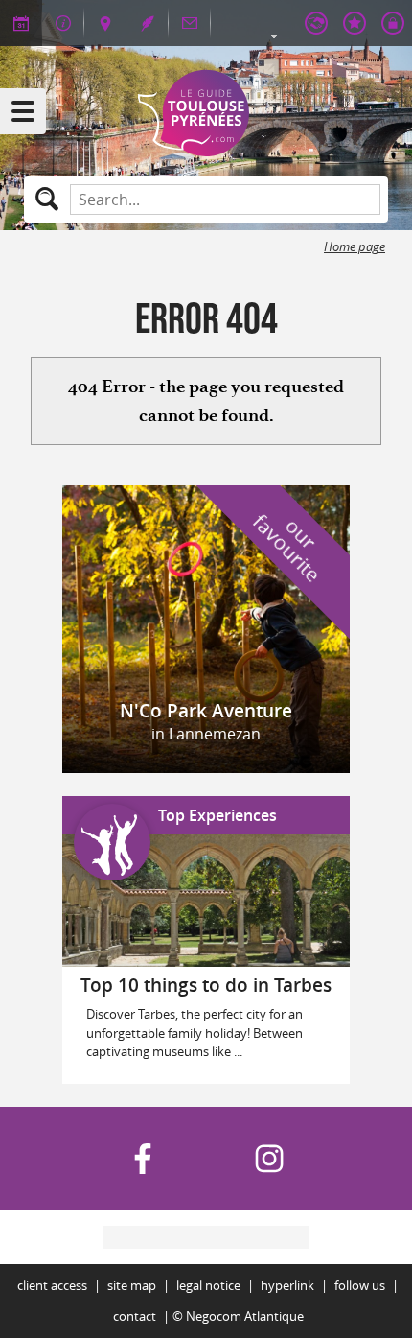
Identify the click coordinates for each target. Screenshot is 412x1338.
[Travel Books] (354, 23)
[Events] (21, 23)
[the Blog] (147, 23)
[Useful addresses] (63, 23)
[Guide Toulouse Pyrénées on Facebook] (143, 1159)
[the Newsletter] (190, 23)
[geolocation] (105, 23)
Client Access (52, 1286)
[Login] (393, 23)
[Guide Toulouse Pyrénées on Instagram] (269, 1159)
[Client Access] (316, 23)
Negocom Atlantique (245, 1316)
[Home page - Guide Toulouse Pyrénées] (206, 113)
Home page (354, 247)
